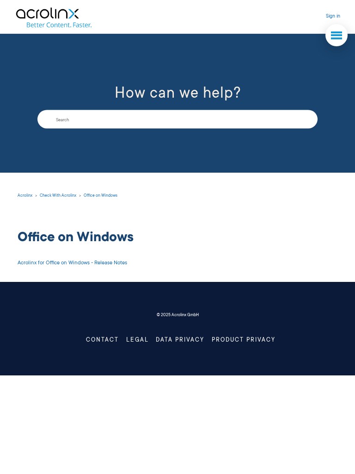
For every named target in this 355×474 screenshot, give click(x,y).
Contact (102, 340)
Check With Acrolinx (58, 195)
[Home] (53, 16)
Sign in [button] (333, 16)
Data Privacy (180, 340)
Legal (137, 340)
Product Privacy (243, 340)
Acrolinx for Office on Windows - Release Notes (72, 263)
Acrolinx (25, 195)
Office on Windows (100, 195)
